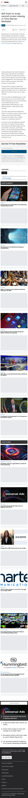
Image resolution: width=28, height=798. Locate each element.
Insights (3, 9)
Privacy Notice (20, 157)
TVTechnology (10, 25)
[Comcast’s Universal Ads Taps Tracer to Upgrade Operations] (14, 713)
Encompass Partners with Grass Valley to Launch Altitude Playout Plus (15, 736)
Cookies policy (5, 772)
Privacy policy (5, 769)
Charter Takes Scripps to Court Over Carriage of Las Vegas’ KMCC (14, 730)
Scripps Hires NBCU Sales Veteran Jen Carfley (15, 723)
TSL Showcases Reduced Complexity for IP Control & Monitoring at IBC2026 (15, 742)
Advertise (4, 785)
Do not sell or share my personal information (12, 788)
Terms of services (18, 155)
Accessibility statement (7, 776)
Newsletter (24, 29)
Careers (3, 779)
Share (5, 29)
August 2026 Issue (13, 5)
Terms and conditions (7, 763)
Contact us (4, 782)
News (3, 25)
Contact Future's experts (7, 766)
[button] (2, 2)
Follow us (16, 29)
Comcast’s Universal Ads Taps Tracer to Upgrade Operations (14, 717)
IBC (23, 5)
